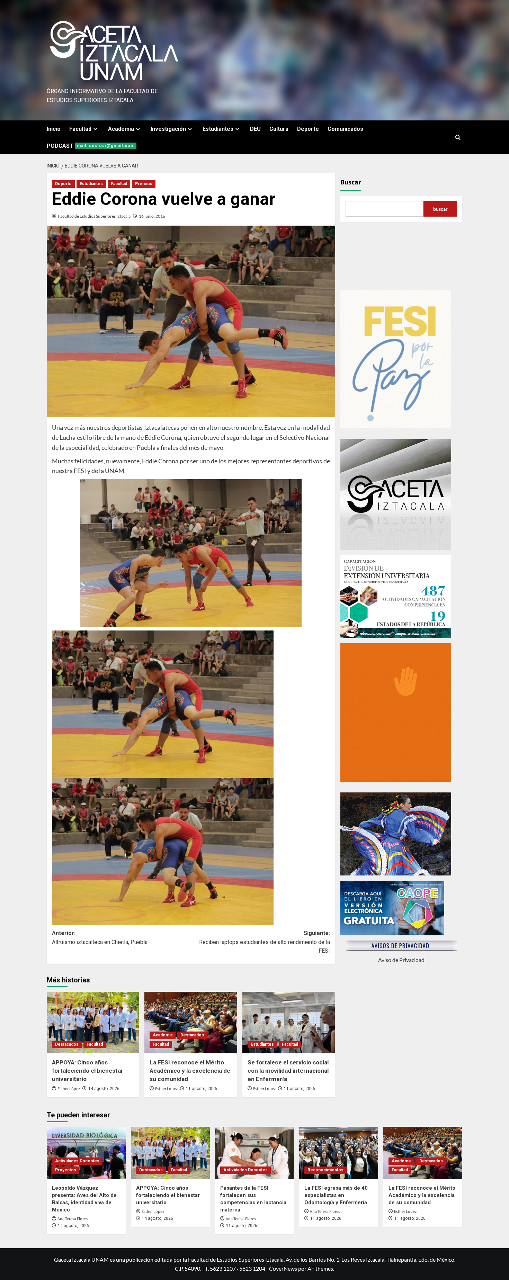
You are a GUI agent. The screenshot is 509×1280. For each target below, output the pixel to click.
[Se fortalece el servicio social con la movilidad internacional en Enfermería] (288, 1022)
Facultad (80, 129)
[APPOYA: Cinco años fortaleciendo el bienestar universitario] (93, 1022)
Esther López (68, 1089)
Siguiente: (264, 942)
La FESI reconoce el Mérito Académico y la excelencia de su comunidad (190, 1070)
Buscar (350, 182)
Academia (121, 129)
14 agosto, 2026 (103, 1088)
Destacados (67, 1044)
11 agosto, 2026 (201, 1088)
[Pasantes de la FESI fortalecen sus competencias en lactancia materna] (254, 1153)
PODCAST (91, 146)
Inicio (54, 129)
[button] (458, 137)
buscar (440, 209)
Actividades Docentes (77, 1161)
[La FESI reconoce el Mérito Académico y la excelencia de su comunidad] (190, 1022)
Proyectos (65, 1170)
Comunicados (345, 129)
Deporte (308, 129)
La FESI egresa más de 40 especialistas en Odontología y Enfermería (336, 1195)
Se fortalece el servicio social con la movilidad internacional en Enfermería (288, 1070)
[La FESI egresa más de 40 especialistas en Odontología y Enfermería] (338, 1153)
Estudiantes (218, 129)
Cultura (278, 129)
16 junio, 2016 (152, 216)
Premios (143, 183)
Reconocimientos (325, 1170)
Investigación (168, 129)
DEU (255, 129)
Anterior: (100, 937)
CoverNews (283, 1268)
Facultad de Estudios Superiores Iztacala (94, 216)
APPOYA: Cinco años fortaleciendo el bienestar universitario (87, 1070)
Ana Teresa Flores (72, 1219)
